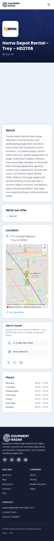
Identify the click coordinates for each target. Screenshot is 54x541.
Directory (7, 475)
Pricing (33, 479)
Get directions (16, 312)
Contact (6, 488)
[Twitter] (14, 362)
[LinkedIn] (21, 362)
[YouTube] (25, 459)
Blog (4, 479)
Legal (32, 488)
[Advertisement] (27, 91)
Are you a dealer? (11, 516)
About (33, 475)
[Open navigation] (49, 4)
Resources (7, 484)
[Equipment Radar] (11, 4)
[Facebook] (8, 362)
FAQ (4, 493)
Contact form (9, 512)
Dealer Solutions (38, 484)
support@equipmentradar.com (18, 507)
